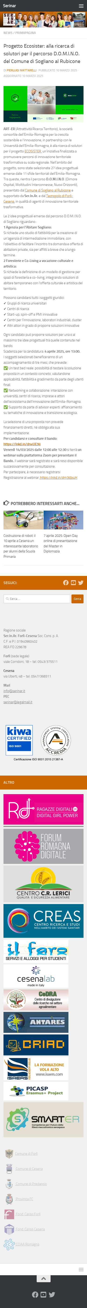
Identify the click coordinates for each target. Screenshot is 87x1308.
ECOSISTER (33, 151)
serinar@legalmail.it (17, 702)
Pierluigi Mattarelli (21, 70)
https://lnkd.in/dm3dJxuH (58, 478)
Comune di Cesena (29, 1169)
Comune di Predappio (31, 1184)
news (8, 33)
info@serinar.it (14, 691)
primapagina (25, 33)
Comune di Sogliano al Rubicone (48, 190)
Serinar (9, 5)
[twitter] (81, 582)
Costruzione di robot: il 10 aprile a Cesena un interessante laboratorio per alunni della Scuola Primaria (20, 546)
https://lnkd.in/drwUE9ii (22, 444)
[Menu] (81, 6)
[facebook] (66, 582)
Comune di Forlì (26, 1154)
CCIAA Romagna (27, 1244)
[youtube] (73, 582)
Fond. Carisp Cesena (30, 1229)
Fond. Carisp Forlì (27, 1214)
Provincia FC (24, 1199)
